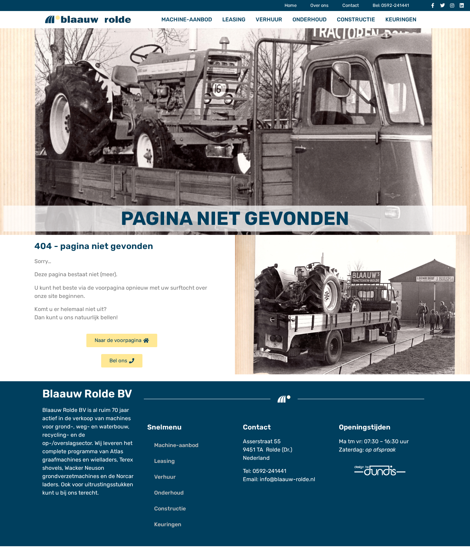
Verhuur (269, 19)
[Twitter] (442, 5)
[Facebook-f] (433, 5)
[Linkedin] (462, 5)
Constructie (356, 19)
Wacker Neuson (84, 468)
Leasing (233, 19)
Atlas (116, 451)
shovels (52, 468)
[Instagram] (452, 5)
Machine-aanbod (186, 19)
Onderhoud (309, 19)
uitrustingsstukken (109, 484)
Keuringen (400, 19)
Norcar (124, 476)
